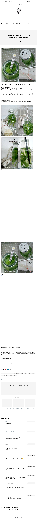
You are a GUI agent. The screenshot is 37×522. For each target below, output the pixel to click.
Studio (6, 409)
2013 (2, 373)
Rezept (11, 375)
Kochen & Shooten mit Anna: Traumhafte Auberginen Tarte (6, 411)
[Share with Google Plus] (19, 41)
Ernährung (6, 373)
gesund (25, 373)
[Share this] (16, 41)
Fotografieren (6, 408)
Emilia (8, 482)
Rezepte (12, 23)
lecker (29, 373)
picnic (7, 375)
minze (33, 373)
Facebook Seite (20, 360)
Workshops (26, 27)
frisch (22, 373)
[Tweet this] (17, 41)
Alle (2, 408)
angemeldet (6, 509)
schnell (15, 375)
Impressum (12, 1)
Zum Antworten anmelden (31, 421)
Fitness (13, 373)
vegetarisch (10, 409)
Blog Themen (18, 23)
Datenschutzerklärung (6, 1)
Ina (6, 421)
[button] (2, 369)
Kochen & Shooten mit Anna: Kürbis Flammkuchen (30, 411)
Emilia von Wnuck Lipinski (9, 431)
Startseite (7, 23)
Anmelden (18, 19)
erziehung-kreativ (8, 443)
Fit (10, 373)
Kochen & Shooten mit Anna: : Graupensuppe (18, 411)
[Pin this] (20, 41)
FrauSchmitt (7, 466)
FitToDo (17, 373)
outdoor (3, 375)
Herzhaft (10, 408)
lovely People (27, 23)
